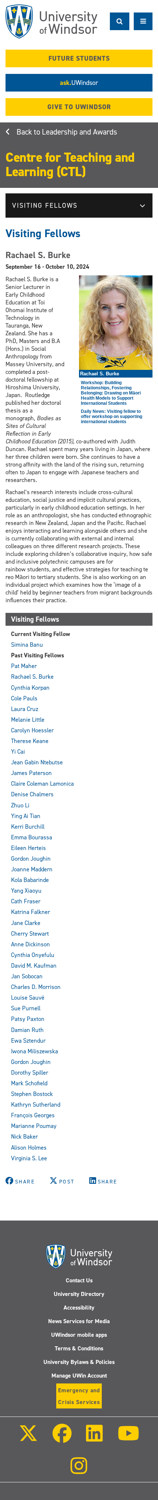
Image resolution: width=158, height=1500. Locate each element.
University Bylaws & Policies (79, 1362)
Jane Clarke (25, 923)
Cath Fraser (25, 901)
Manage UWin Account (79, 1375)
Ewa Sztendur (28, 1040)
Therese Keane (30, 741)
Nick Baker (24, 1136)
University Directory (79, 1294)
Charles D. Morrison (36, 987)
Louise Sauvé (27, 997)
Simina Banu (27, 645)
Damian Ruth (27, 1030)
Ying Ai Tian (25, 816)
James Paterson (31, 773)
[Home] (51, 21)
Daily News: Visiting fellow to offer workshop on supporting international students (111, 416)
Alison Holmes (29, 1147)
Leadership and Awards (79, 132)
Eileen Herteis (28, 848)
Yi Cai (18, 752)
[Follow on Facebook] (62, 1438)
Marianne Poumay (34, 1126)
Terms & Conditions (79, 1348)
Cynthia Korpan (30, 688)
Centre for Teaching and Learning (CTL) (70, 165)
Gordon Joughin (31, 859)
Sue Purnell (25, 1008)
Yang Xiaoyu (26, 890)
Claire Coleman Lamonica (42, 784)
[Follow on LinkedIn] (94, 1438)
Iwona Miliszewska (34, 1051)
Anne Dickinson (30, 944)
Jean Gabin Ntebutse (37, 762)
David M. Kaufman (34, 965)
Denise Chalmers (32, 794)
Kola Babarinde (30, 880)
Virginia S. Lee (29, 1158)
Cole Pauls (24, 698)
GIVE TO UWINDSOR (79, 107)
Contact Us (79, 1280)
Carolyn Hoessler (32, 730)
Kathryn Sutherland (35, 1104)
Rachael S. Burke (32, 677)
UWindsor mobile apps (79, 1335)
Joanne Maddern (32, 869)
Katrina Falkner (30, 912)
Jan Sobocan (27, 976)
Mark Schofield (29, 1083)
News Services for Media (79, 1321)
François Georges (33, 1115)
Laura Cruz (24, 709)
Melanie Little (27, 720)
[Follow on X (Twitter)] (28, 1438)
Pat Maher (24, 666)
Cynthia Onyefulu (32, 955)
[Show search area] (119, 21)
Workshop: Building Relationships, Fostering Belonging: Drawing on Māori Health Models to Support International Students (111, 393)
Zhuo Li (20, 805)
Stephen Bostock (32, 1094)
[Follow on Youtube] (128, 1438)
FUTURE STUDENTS (79, 58)
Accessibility (79, 1307)
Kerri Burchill (27, 827)
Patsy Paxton (27, 1019)
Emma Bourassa (31, 837)
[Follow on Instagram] (79, 1471)
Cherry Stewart (30, 934)
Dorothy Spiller (29, 1072)
